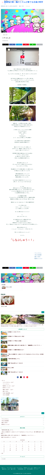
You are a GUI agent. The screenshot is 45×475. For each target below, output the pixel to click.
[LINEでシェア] (33, 44)
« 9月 (2, 453)
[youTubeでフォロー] (27, 377)
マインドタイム (6, 384)
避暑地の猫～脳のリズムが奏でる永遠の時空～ (23, 3)
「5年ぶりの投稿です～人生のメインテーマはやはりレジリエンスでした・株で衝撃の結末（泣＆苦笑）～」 (22, 432)
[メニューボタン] (2, 2)
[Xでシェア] (5, 44)
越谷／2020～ (5, 34)
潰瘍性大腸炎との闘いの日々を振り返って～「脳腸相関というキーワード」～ (18, 435)
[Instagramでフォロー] (24, 278)
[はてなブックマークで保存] (19, 44)
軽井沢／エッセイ (6, 387)
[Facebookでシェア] (12, 44)
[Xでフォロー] (21, 278)
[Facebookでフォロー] (18, 278)
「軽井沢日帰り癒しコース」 (7, 429)
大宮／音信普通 (6, 394)
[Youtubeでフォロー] (27, 278)
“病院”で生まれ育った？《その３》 (9, 437)
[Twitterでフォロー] (21, 377)
